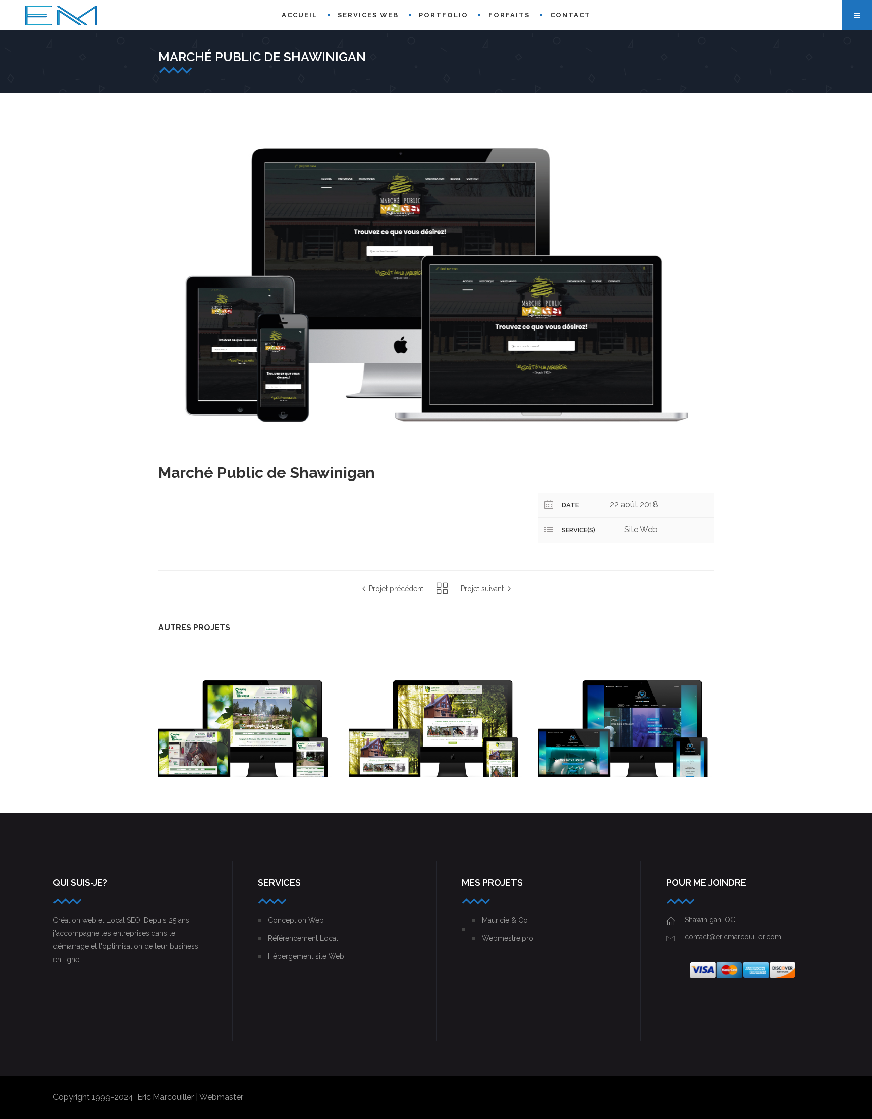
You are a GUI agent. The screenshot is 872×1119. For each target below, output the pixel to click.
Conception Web (296, 920)
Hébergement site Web (306, 956)
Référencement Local (303, 938)
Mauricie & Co (505, 920)
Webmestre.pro (507, 938)
